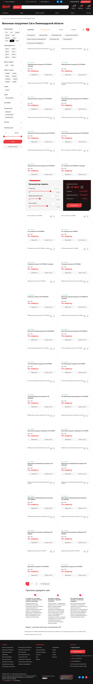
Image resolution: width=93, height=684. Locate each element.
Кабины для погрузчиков (24, 659)
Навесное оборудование (24, 664)
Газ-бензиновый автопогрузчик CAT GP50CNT (38, 397)
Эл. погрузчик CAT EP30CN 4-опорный (73, 166)
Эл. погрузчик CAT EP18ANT (36, 231)
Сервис (72, 13)
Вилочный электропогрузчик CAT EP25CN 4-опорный (74, 297)
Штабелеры (5, 654)
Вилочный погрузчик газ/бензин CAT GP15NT (75, 431)
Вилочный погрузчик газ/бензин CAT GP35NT (41, 431)
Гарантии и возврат (41, 652)
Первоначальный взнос (36, 196)
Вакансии (38, 654)
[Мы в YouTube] (86, 677)
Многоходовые (54, 39)
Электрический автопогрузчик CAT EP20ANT (41, 133)
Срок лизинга (33, 203)
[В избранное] (53, 49)
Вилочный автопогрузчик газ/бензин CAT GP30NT (73, 533)
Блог (37, 657)
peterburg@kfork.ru (45, 1)
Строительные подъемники (25, 661)
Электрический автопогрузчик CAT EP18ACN (75, 133)
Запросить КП (34, 74)
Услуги (56, 13)
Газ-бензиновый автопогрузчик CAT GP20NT (74, 396)
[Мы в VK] (58, 2)
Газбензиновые (56, 35)
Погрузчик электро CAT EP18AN (71, 264)
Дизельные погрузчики (8, 650)
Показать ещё (46, 583)
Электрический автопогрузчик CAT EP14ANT (41, 166)
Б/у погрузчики (22, 652)
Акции (21, 13)
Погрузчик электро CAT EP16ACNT (38, 297)
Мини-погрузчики (6, 659)
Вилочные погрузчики (7, 647)
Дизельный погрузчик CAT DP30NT (72, 566)
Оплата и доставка (39, 13)
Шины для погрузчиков (24, 650)
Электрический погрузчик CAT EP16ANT (40, 99)
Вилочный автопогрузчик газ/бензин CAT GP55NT (40, 533)
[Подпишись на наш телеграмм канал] (61, 2)
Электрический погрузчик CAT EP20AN (73, 64)
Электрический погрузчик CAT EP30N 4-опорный (40, 65)
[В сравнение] (50, 49)
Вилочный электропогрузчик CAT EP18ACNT (41, 331)
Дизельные (43, 35)
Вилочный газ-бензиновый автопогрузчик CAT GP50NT (40, 498)
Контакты (88, 13)
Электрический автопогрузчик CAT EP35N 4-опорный (75, 99)
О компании (5, 13)
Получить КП (74, 205)
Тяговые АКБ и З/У (23, 657)
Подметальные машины (8, 664)
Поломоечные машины (7, 661)
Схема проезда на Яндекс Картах (78, 666)
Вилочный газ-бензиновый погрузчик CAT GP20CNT (74, 464)
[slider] (4, 136)
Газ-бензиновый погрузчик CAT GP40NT (40, 364)
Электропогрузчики (71, 35)
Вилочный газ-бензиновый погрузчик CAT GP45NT (40, 464)
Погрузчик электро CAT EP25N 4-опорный (40, 264)
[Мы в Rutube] (90, 677)
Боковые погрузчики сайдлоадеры (36, 39)
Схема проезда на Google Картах (78, 664)
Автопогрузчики (31, 35)
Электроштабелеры (7, 657)
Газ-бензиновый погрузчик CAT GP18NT (73, 364)
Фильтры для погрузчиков (8, 666)
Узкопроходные (67, 39)
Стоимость (32, 188)
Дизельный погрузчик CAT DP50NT (38, 566)
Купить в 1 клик (48, 74)
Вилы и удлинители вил (24, 654)
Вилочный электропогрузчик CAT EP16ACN (74, 331)
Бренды (38, 659)
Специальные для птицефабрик (35, 43)
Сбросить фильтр (13, 146)
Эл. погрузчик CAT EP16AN (69, 231)
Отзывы (54, 650)
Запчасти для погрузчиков (24, 647)
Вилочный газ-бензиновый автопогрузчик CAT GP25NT (74, 498)
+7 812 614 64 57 (74, 1)
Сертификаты (55, 647)
